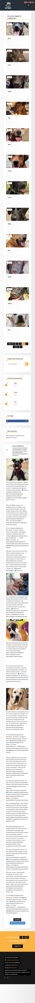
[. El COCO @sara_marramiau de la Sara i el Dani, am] (17, 469)
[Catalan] (25, 2)
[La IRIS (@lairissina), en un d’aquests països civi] (17, 515)
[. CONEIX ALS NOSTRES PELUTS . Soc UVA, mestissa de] (17, 791)
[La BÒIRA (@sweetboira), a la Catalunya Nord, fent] (17, 837)
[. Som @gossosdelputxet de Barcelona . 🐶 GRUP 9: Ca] (17, 745)
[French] (30, 2)
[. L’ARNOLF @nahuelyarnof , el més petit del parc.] (17, 584)
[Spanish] (32, 2)
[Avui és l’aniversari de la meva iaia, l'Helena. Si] (17, 653)
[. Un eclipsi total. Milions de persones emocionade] (17, 676)
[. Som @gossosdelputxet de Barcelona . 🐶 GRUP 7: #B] (17, 538)
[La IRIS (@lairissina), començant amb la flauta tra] (17, 768)
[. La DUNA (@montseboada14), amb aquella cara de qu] (17, 607)
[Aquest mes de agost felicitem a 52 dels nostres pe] (17, 630)
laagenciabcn (14, 967)
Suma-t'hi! (17, 946)
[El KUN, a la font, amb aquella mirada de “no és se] (17, 883)
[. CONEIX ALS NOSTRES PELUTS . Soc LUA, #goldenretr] (17, 699)
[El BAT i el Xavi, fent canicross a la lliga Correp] (17, 561)
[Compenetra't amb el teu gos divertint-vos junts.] (17, 437)
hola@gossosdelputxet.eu (12, 960)
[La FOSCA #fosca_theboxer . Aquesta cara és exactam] (17, 492)
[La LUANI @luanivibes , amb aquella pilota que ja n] (17, 814)
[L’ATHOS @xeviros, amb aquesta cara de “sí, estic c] (17, 722)
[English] (28, 2)
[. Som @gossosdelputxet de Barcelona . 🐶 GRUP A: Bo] (17, 906)
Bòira (17, 965)
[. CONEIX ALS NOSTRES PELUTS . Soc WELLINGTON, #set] (17, 860)
